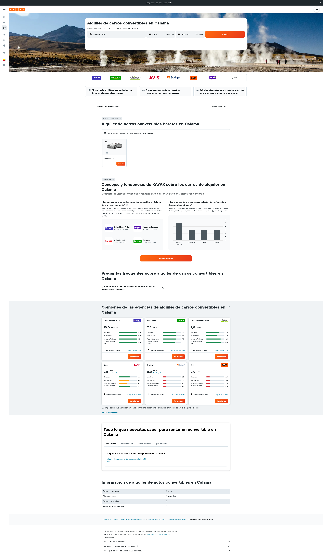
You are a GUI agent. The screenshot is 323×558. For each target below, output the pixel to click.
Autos (116, 519)
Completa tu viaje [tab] (127, 444)
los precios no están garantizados (158, 534)
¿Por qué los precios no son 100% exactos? (123, 550)
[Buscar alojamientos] (4, 22)
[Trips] (4, 52)
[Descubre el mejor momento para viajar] (4, 45)
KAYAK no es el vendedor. (115, 541)
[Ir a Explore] (4, 34)
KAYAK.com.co (106, 519)
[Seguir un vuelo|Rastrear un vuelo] (4, 40)
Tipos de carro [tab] (161, 444)
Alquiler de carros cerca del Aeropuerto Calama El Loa (126, 460)
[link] (166, 258)
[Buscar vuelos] (4, 17)
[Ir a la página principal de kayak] (17, 9)
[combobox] (99, 28)
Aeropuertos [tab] (111, 444)
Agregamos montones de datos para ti (121, 546)
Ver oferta (120, 164)
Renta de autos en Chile (156, 519)
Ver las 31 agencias (110, 412)
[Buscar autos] (4, 27)
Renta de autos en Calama (176, 519)
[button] (320, 3)
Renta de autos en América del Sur (133, 519)
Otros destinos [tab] (145, 444)
